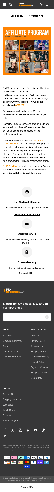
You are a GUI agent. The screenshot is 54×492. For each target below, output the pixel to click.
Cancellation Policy (40, 356)
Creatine (7, 346)
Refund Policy (37, 362)
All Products (9, 335)
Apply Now (10, 166)
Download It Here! (27, 273)
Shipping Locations (40, 372)
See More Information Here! (27, 214)
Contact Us (8, 394)
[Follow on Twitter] (13, 430)
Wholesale (8, 404)
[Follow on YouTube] (36, 430)
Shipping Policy (38, 351)
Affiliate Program (11, 420)
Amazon (20, 105)
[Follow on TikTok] (43, 430)
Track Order (9, 410)
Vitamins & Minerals (13, 341)
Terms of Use (37, 346)
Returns (7, 415)
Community (36, 378)
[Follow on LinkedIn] (5, 436)
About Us (35, 335)
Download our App (12, 356)
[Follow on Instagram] (20, 430)
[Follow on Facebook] (5, 430)
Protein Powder (10, 351)
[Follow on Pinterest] (28, 430)
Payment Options (39, 367)
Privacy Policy (38, 341)
